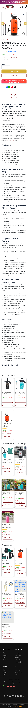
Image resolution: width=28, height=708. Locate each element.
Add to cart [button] (7, 404)
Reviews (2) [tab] (14, 97)
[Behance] (23, 696)
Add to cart (14, 71)
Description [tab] (14, 95)
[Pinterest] (15, 696)
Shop (4, 657)
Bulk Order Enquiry (19, 653)
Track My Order (18, 670)
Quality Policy (18, 659)
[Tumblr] (21, 696)
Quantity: (3, 64)
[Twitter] (7, 696)
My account (5, 652)
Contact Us (17, 668)
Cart (4, 653)
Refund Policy (18, 661)
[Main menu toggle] (3, 7)
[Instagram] (10, 696)
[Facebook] (5, 696)
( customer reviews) (12, 51)
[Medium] (18, 696)
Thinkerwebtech (18, 706)
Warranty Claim (18, 672)
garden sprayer (11, 140)
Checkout (5, 655)
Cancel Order (5, 659)
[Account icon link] (22, 7)
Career (16, 674)
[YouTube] (13, 696)
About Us (17, 652)
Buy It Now (14, 75)
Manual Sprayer (7, 40)
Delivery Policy (18, 657)
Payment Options (19, 662)
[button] (20, 7)
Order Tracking (18, 655)
